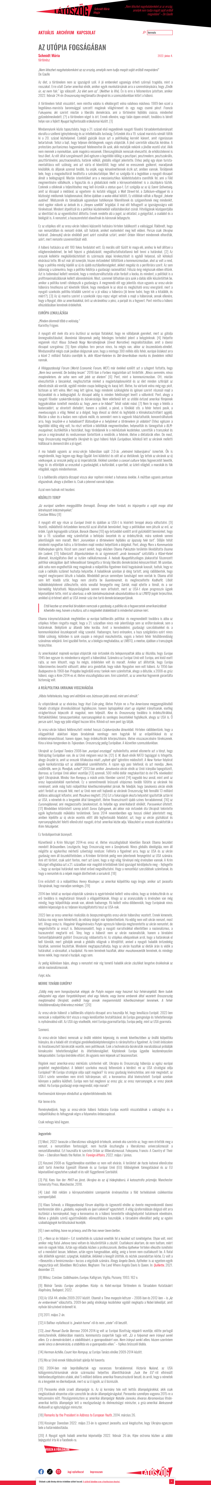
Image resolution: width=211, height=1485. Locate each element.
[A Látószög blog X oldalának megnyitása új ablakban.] (50, 1471)
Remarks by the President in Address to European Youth (78, 1414)
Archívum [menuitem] (65, 32)
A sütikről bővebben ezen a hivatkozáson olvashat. (101, 1481)
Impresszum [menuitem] (96, 1471)
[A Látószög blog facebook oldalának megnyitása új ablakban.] (41, 1471)
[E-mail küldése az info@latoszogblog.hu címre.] (58, 1471)
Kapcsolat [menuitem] (86, 32)
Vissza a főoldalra (57, 1449)
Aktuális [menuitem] (46, 32)
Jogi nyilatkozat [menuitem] (75, 1471)
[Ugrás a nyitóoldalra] (64, 10)
